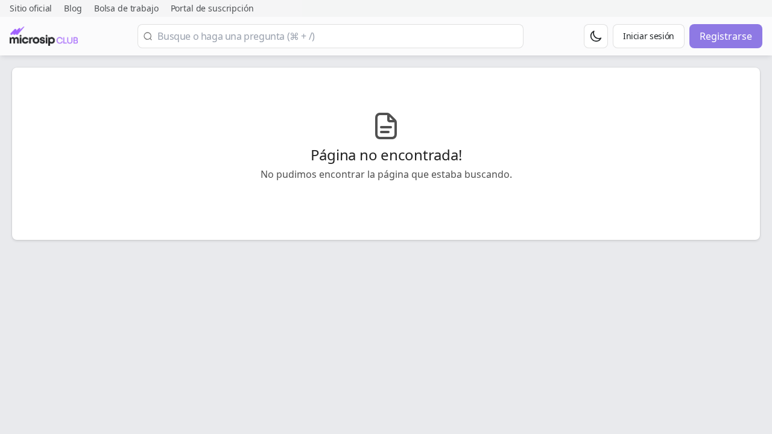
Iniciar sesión (648, 36)
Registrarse (726, 36)
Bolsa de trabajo (126, 8)
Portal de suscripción (212, 8)
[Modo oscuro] (596, 36)
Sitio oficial (31, 8)
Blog (72, 8)
